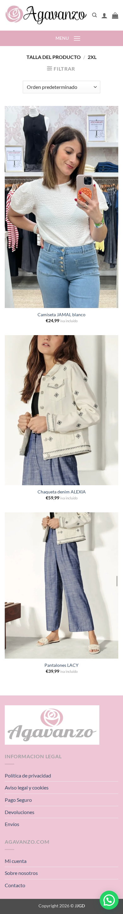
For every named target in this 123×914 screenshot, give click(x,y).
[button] (115, 15)
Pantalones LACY (61, 665)
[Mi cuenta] (104, 15)
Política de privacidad (28, 775)
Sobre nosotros (21, 873)
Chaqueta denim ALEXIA (62, 491)
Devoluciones (19, 812)
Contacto (15, 885)
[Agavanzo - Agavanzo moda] (46, 15)
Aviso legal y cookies (27, 787)
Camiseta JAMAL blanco (61, 314)
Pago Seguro (18, 800)
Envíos (12, 824)
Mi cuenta (15, 861)
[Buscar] (94, 15)
